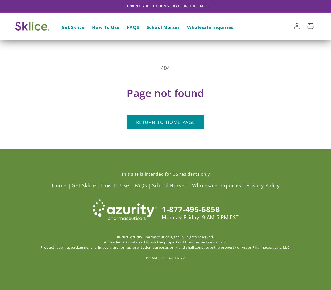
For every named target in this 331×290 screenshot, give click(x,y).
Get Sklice (84, 185)
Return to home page (165, 122)
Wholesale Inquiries (217, 185)
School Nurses (169, 185)
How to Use (115, 185)
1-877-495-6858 (191, 209)
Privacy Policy (263, 185)
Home (59, 185)
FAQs (140, 185)
